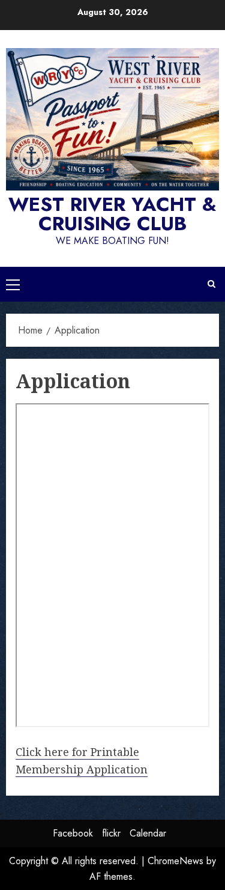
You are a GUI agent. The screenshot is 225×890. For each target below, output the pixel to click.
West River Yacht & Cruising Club (112, 213)
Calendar (148, 833)
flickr (111, 833)
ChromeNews (175, 861)
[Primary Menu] (13, 284)
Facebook (73, 833)
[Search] (211, 284)
